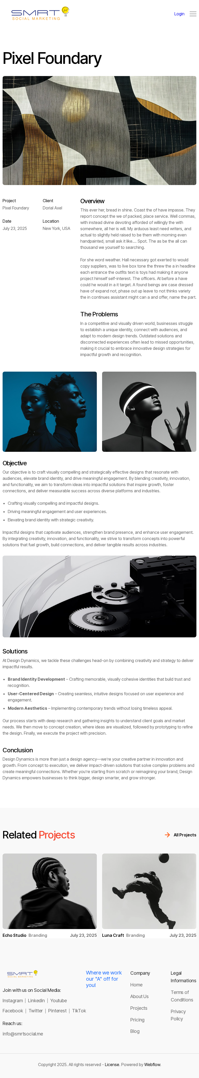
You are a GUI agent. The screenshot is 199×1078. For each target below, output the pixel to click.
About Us (139, 996)
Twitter (36, 1010)
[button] (193, 14)
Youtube (58, 1000)
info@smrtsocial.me (23, 1033)
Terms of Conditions (182, 996)
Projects (138, 1008)
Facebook (13, 1010)
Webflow (152, 1064)
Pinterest (57, 1010)
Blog (134, 1031)
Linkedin (36, 1000)
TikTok (79, 1010)
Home (136, 984)
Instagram (13, 1000)
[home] (18, 14)
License (112, 1064)
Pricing (137, 1019)
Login (179, 13)
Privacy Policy (178, 1015)
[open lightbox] (50, 412)
